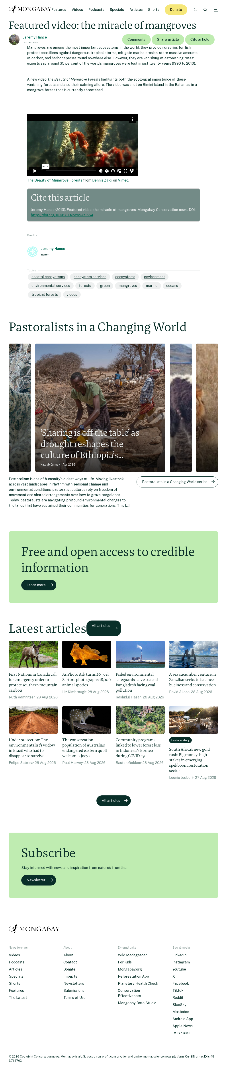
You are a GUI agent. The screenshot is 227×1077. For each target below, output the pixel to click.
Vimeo (123, 180)
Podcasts (96, 10)
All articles (101, 626)
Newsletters (73, 983)
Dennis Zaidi (102, 180)
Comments (136, 39)
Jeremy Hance (35, 37)
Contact (70, 962)
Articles (136, 10)
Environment (154, 277)
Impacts (70, 976)
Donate (176, 10)
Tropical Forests (44, 294)
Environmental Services (50, 286)
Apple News (182, 1026)
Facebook (180, 983)
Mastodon (180, 1012)
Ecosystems (125, 277)
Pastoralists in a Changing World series (174, 482)
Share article (168, 39)
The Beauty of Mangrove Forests (54, 180)
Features (58, 10)
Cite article (199, 39)
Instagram (181, 962)
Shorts (153, 10)
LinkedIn (179, 955)
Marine (151, 286)
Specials (117, 10)
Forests (85, 286)
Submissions (73, 990)
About (68, 955)
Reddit (177, 998)
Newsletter (36, 880)
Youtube (179, 969)
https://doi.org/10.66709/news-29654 (62, 215)
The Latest (18, 998)
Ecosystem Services (90, 277)
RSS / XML (181, 1033)
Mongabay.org (130, 969)
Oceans (172, 286)
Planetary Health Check (138, 983)
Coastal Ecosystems (48, 277)
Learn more (36, 585)
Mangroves (128, 286)
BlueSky (179, 1005)
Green (105, 286)
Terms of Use (74, 998)
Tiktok (177, 990)
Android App (182, 1019)
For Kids (125, 962)
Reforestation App (133, 976)
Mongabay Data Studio (137, 1003)
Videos (77, 10)
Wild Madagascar (132, 955)
